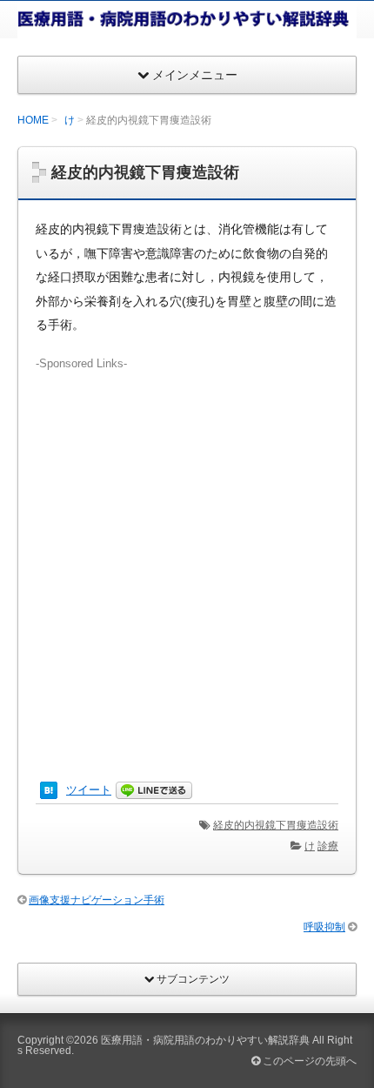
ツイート (88, 789)
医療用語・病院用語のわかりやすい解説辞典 (205, 1040)
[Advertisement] (187, 560)
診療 (327, 846)
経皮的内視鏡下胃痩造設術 (275, 825)
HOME (33, 120)
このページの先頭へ (308, 1061)
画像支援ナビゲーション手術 (96, 900)
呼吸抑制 (324, 927)
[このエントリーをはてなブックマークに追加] (48, 789)
